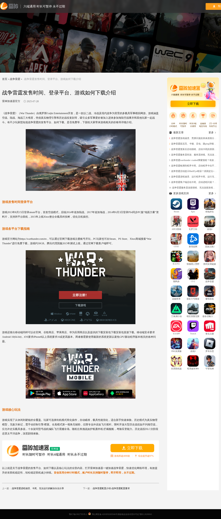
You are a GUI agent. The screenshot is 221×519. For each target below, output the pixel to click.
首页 (4, 79)
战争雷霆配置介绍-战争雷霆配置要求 (111, 488)
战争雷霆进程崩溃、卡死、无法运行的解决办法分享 (38, 488)
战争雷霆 (15, 79)
